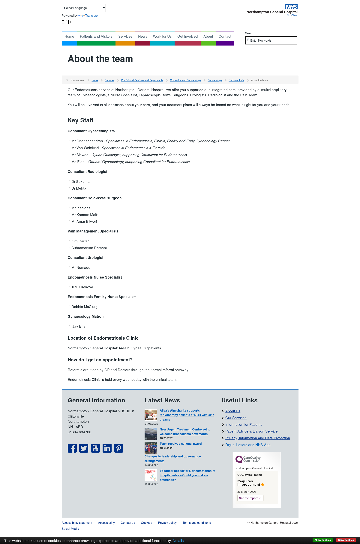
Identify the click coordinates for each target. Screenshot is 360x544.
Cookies (146, 522)
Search (250, 33)
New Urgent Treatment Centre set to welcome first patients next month (185, 431)
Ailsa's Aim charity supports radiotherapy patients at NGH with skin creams (187, 414)
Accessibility (106, 522)
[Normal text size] (64, 21)
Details (178, 541)
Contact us (128, 522)
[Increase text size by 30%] (69, 21)
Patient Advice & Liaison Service (251, 430)
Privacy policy (167, 522)
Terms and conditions (197, 522)
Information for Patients (243, 424)
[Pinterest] (118, 451)
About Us (232, 410)
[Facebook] (72, 451)
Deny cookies (346, 540)
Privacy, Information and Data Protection (257, 437)
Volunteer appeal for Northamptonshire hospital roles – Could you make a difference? (187, 475)
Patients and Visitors (96, 36)
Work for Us (162, 36)
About (208, 36)
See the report (248, 498)
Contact (225, 36)
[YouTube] (95, 451)
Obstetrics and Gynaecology (185, 80)
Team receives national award (181, 443)
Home (69, 36)
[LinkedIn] (107, 451)
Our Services (236, 417)
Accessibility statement (77, 522)
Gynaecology (215, 80)
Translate (91, 15)
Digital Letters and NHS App (248, 444)
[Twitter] (83, 451)
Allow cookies (322, 540)
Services (125, 36)
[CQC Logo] (248, 462)
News (142, 36)
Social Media (70, 528)
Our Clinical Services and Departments (142, 80)
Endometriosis (236, 80)
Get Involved (187, 36)
